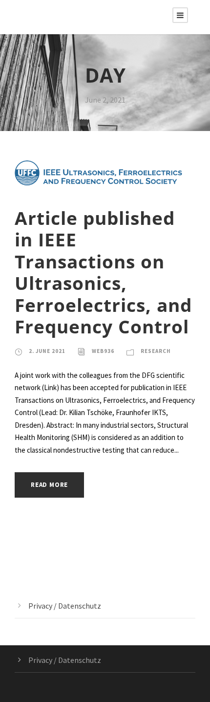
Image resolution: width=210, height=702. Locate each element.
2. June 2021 (47, 351)
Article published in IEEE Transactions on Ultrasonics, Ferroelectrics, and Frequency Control (103, 272)
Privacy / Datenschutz (64, 606)
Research (156, 351)
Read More (49, 485)
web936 (103, 351)
